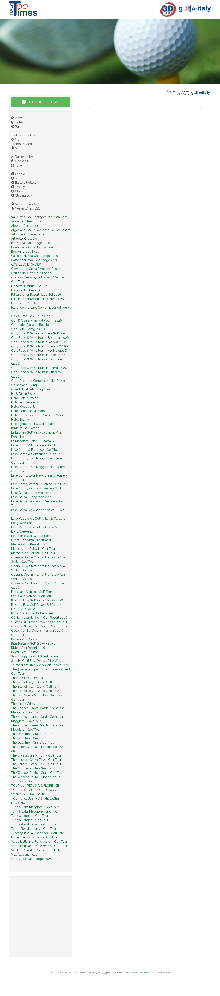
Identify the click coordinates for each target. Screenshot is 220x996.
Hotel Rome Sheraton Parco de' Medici (38, 415)
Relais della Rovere (24, 639)
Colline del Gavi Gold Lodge (31, 273)
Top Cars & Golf (22, 781)
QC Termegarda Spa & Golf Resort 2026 (39, 617)
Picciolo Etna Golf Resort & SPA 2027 (37, 604)
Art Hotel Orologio (24, 238)
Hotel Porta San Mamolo (28, 411)
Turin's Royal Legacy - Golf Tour (33, 824)
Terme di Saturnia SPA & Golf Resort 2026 (40, 665)
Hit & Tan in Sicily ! (24, 393)
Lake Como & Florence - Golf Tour (35, 445)
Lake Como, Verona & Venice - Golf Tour (39, 484)
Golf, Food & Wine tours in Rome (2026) (39, 368)
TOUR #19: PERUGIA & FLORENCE (35, 785)
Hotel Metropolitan (24, 406)
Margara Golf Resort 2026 (29, 544)
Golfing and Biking (24, 385)
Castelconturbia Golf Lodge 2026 (34, 256)
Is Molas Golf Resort (25, 428)
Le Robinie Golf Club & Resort (32, 536)
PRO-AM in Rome (23, 609)
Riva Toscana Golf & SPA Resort (33, 643)
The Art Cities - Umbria (27, 678)
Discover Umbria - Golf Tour (30, 286)
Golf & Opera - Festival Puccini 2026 (36, 320)
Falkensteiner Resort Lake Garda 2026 (37, 299)
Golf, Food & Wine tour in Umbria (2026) (39, 346)
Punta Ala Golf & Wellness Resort (34, 613)
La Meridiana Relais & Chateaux (32, 441)
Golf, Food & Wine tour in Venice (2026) (39, 350)
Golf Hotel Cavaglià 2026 (28, 329)
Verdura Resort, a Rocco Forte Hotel (36, 850)
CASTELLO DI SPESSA (26, 264)
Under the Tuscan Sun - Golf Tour (34, 837)
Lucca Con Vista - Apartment (31, 540)
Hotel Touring (20, 419)
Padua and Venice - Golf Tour (31, 592)
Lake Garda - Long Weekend (31, 492)
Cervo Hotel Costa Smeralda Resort (36, 268)
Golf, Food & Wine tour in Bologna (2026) (40, 337)
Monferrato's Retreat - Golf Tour (33, 548)
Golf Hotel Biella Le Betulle (30, 324)
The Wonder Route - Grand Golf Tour (37, 768)
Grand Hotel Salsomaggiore (30, 389)
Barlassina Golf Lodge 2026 (30, 243)
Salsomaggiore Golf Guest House (34, 656)
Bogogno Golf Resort (26, 251)
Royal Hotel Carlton (24, 652)
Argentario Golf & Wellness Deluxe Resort (40, 230)
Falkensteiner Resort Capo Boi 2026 (36, 294)
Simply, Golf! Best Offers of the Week (37, 660)
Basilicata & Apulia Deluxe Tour (32, 247)
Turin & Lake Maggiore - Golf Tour (35, 807)
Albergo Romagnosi (25, 225)
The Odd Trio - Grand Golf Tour (33, 734)
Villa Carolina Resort (25, 854)
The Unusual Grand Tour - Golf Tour (36, 755)
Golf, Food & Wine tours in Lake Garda (38, 355)
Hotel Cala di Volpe (24, 398)
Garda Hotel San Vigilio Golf (30, 316)
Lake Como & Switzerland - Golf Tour (37, 454)
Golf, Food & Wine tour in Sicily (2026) (38, 342)
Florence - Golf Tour (25, 303)
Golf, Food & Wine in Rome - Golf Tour (38, 333)
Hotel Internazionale (25, 402)
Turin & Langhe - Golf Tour (29, 815)
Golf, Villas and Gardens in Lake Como (38, 380)
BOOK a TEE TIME (43, 102)
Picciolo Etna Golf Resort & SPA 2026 (37, 600)
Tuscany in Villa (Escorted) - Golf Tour (37, 833)
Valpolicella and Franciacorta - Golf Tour (39, 841)
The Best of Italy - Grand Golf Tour (35, 682)
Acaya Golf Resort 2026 (27, 221)
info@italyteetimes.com (142, 973)
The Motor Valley (23, 703)
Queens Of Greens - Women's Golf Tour (39, 622)
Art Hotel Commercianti (27, 234)
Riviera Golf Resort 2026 (28, 647)
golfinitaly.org (58, 217)
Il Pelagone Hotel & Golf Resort (33, 424)
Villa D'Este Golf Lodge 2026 (31, 859)
